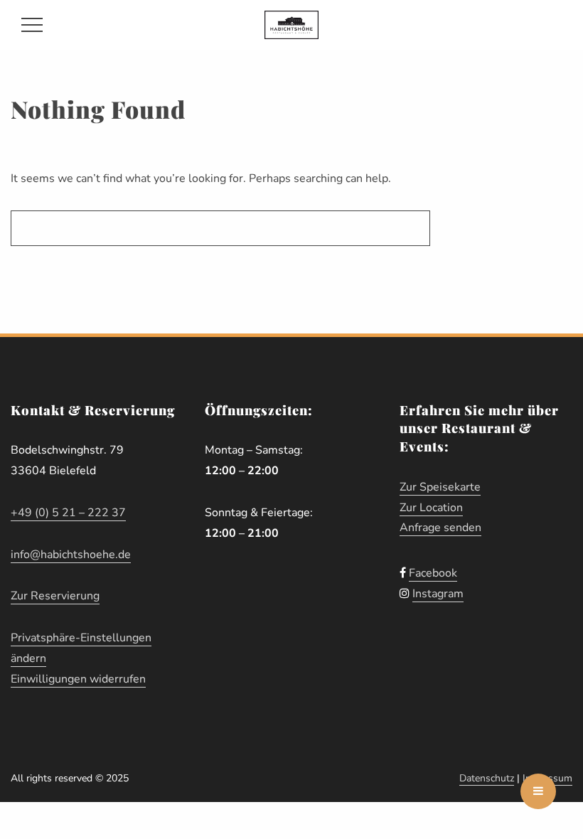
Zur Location (431, 507)
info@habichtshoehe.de (71, 554)
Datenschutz (486, 778)
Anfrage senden (440, 527)
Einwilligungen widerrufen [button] (78, 679)
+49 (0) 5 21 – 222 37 (68, 512)
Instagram (438, 594)
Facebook (433, 573)
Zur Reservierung (55, 596)
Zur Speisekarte (440, 487)
